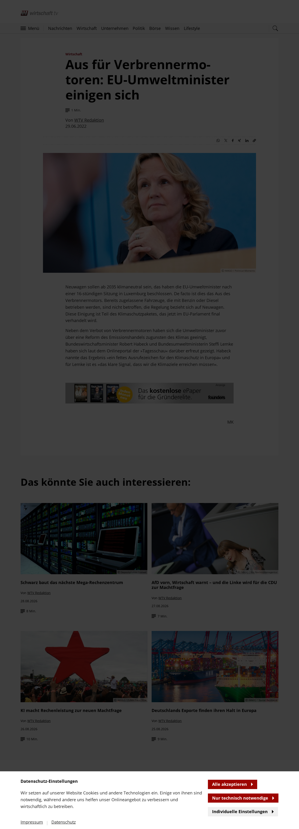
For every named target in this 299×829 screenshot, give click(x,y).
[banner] (149, 414)
